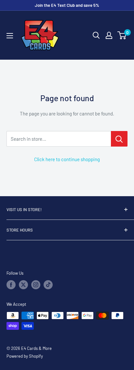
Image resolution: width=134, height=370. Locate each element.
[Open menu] (10, 35)
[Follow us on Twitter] (23, 284)
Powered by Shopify (25, 356)
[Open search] (96, 35)
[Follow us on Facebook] (11, 284)
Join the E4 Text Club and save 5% (67, 5)
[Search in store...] (119, 139)
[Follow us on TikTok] (48, 284)
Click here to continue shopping (67, 159)
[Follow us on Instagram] (35, 284)
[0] (122, 35)
